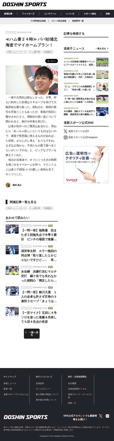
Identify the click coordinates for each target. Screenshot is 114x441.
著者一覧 (8, 389)
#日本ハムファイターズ (16, 52)
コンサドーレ (50, 13)
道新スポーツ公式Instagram (83, 137)
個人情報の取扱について (47, 394)
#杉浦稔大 (48, 52)
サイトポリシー (43, 389)
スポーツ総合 (90, 13)
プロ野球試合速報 (38, 21)
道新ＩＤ (72, 403)
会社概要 (72, 383)
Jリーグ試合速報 (59, 21)
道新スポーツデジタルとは (16, 394)
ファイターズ (28, 13)
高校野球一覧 (78, 21)
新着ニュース (10, 383)
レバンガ (70, 13)
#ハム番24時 (35, 52)
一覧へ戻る (33, 333)
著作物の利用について (46, 400)
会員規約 (40, 383)
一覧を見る (101, 48)
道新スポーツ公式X (78, 131)
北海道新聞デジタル (77, 389)
